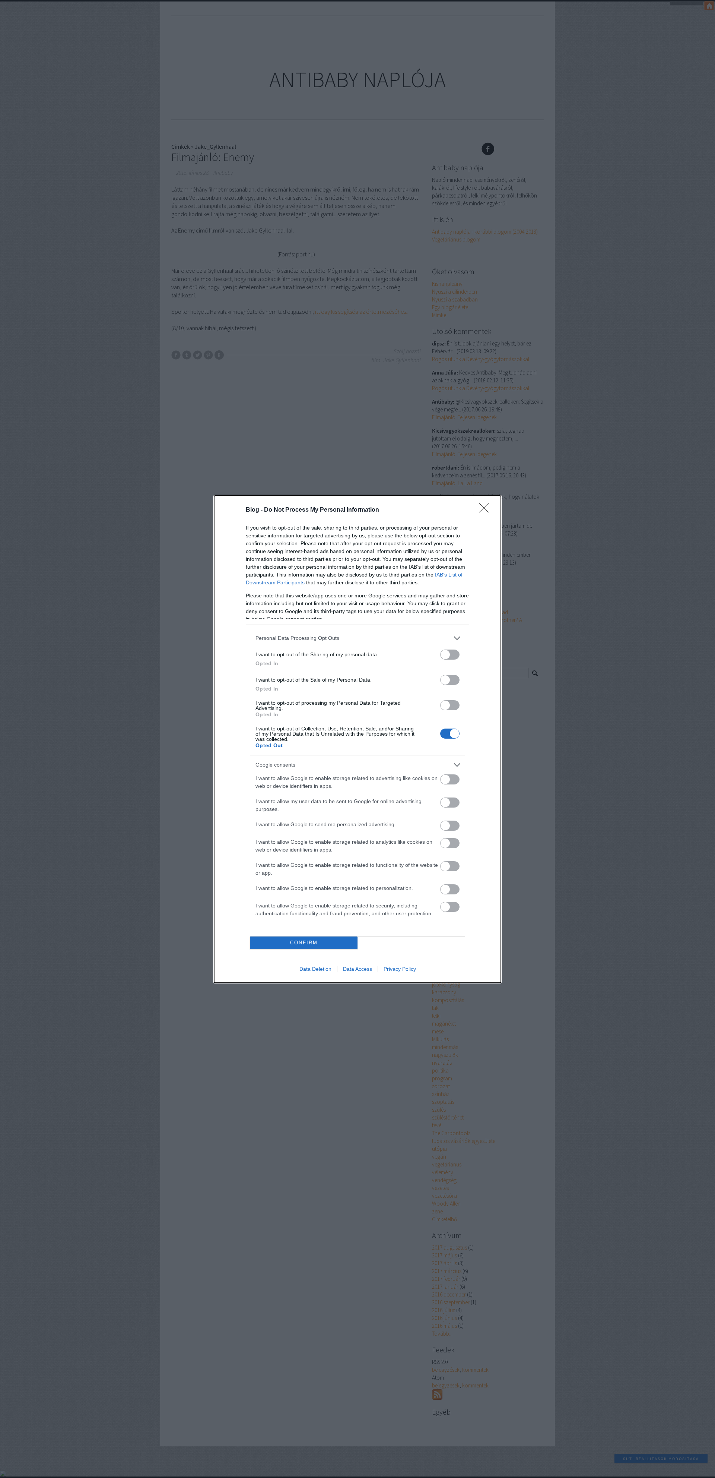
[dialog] (357, 739)
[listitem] (357, 638)
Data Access (357, 969)
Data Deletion (315, 969)
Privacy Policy (400, 969)
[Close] (486, 510)
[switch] (450, 655)
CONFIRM (304, 942)
